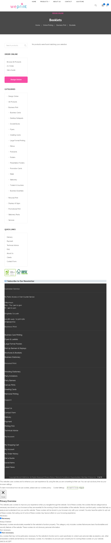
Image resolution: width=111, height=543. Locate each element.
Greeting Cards (15, 135)
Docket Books (15, 124)
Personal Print (13, 198)
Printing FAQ (10, 426)
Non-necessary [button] (5, 530)
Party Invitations (11, 376)
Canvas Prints (10, 385)
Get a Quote (11, 70)
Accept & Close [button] (72, 488)
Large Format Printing (17, 140)
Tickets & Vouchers (17, 185)
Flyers (12, 129)
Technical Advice (13, 245)
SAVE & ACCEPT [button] (5, 541)
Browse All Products (14, 62)
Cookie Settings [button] (58, 488)
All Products (12, 102)
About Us (10, 253)
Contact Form (11, 261)
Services (11, 220)
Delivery (10, 237)
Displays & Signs (14, 203)
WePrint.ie (25, 477)
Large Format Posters (13, 344)
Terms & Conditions (62, 477)
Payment (10, 241)
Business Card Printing (13, 335)
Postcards (13, 152)
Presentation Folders (17, 163)
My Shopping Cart (12, 445)
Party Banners (10, 380)
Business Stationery (12, 357)
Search (25, 45)
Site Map (84, 477)
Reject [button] (81, 488)
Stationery (13, 180)
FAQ (8, 249)
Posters (12, 157)
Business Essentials (17, 191)
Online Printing (48, 25)
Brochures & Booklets (13, 353)
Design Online (57, 13)
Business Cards (15, 113)
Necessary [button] (3, 516)
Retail (12, 174)
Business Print (61, 25)
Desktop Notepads (16, 118)
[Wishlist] (103, 6)
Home (37, 25)
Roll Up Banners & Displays (15, 348)
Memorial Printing (11, 394)
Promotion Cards (16, 168)
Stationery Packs (14, 214)
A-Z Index (10, 66)
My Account (9, 449)
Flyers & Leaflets (11, 339)
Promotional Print (14, 209)
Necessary (6, 518)
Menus (12, 146)
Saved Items (10, 463)
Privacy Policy (49, 477)
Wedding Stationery (12, 372)
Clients (9, 257)
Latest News (10, 467)
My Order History (11, 454)
